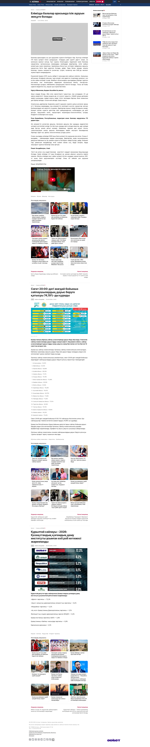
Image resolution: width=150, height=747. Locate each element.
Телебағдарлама (82, 1)
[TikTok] (47, 739)
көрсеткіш (52, 439)
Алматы (34, 196)
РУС (119, 1)
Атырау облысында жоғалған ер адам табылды (110, 23)
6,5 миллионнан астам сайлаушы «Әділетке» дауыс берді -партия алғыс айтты (110, 33)
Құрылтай (45, 633)
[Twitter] (33, 739)
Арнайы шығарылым (60, 4)
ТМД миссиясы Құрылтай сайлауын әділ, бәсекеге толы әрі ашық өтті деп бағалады (110, 44)
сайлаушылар (60, 439)
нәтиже (39, 633)
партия (33, 633)
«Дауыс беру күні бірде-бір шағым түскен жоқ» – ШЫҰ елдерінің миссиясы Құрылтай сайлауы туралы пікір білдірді (110, 56)
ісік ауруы (51, 196)
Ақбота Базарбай (39, 299)
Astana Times (32, 4)
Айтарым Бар (49, 4)
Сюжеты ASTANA (40, 9)
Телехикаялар (70, 1)
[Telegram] (41, 739)
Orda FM (92, 1)
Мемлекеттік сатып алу (35, 734)
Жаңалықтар (51, 1)
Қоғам (39, 196)
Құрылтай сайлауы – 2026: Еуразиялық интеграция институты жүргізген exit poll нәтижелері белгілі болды (75, 711)
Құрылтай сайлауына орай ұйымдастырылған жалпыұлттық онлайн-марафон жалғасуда (44, 518)
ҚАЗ (115, 1)
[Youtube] (44, 739)
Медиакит (31, 735)
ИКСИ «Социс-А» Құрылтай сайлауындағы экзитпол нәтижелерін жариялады (44, 710)
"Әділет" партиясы (55, 633)
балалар (45, 196)
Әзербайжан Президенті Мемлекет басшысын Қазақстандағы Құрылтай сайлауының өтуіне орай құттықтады (76, 518)
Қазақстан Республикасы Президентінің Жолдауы (42, 732)
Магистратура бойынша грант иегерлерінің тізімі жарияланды (109, 15)
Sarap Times (41, 4)
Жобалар (60, 1)
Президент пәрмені (72, 4)
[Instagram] (36, 739)
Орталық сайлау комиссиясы (40, 439)
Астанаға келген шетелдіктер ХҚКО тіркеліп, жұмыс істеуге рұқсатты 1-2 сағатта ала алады (74, 275)
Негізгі (32, 9)
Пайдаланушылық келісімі (36, 731)
